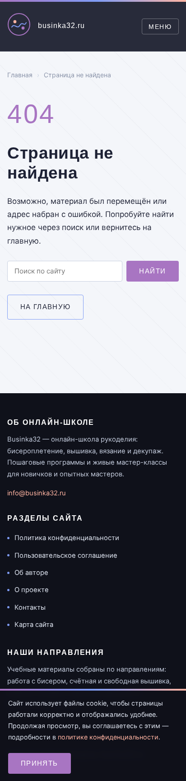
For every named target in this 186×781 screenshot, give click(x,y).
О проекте (31, 590)
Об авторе (31, 573)
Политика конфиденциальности (66, 538)
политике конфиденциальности (108, 737)
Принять (39, 763)
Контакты (30, 607)
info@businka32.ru (36, 493)
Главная (20, 75)
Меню (160, 26)
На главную (45, 307)
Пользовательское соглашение (65, 555)
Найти (152, 271)
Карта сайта (33, 625)
